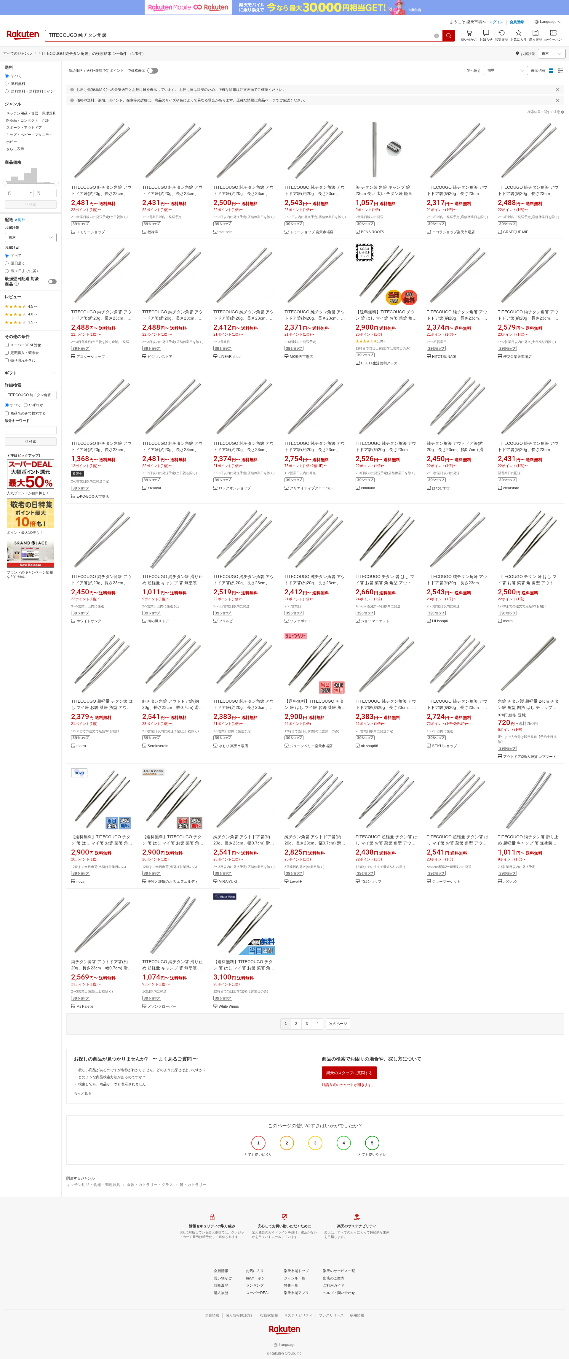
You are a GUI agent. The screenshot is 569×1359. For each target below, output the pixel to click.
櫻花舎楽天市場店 (517, 357)
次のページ (338, 1024)
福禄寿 (153, 232)
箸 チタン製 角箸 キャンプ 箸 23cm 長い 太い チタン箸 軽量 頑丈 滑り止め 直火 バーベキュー (386, 193)
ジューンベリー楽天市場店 (311, 746)
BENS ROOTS (372, 232)
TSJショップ (371, 882)
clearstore (511, 488)
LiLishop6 (440, 621)
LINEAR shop (230, 357)
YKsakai (154, 488)
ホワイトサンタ (88, 621)
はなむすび (441, 488)
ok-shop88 (369, 746)
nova (80, 882)
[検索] (449, 36)
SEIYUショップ (444, 746)
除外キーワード (17, 421)
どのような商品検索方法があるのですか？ (112, 1077)
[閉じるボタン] (557, 89)
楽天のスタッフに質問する (349, 1073)
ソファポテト (300, 621)
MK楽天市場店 (301, 357)
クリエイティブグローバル (311, 488)
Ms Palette (84, 1007)
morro (508, 621)
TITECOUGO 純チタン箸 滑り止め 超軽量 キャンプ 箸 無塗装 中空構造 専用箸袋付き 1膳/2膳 (172, 582)
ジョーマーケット (375, 621)
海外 (21, 220)
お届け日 (12, 248)
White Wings (229, 1007)
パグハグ (510, 882)
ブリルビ (226, 621)
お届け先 (12, 228)
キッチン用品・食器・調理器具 (93, 1184)
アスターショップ (90, 357)
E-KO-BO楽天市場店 (92, 496)
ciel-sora (226, 232)
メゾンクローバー (162, 1007)
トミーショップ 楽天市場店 (311, 232)
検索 (32, 204)
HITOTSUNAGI (444, 357)
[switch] (52, 281)
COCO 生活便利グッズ (379, 363)
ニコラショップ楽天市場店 (453, 232)
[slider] (5, 183)
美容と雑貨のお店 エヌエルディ (173, 882)
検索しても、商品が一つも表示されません (112, 1084)
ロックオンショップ (235, 488)
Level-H (296, 882)
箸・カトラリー (193, 1184)
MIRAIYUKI (228, 882)
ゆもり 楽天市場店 (233, 746)
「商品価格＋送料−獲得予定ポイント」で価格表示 (105, 71)
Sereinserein (158, 746)
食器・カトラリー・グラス (150, 1184)
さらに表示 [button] (15, 149)
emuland (368, 488)
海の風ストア (158, 621)
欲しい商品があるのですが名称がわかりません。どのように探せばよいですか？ (142, 1070)
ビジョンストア (160, 357)
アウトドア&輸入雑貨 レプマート (529, 757)
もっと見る (83, 1093)
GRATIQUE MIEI (516, 232)
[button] (548, 22)
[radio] (7, 76)
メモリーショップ (90, 232)
